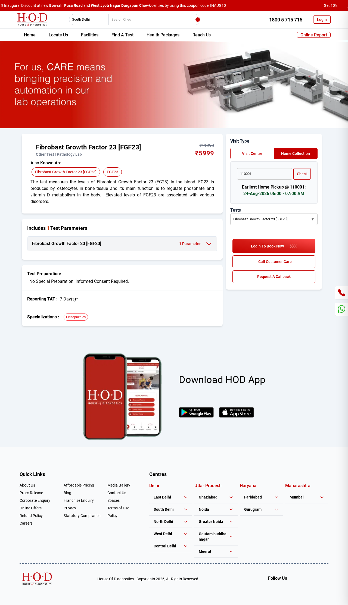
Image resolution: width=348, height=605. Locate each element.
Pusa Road (73, 5)
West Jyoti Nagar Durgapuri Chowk (121, 5)
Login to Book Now (267, 246)
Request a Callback (274, 276)
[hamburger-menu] (32, 150)
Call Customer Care (275, 261)
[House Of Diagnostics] (37, 578)
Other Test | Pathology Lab (59, 154)
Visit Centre (252, 153)
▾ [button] (313, 219)
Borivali (56, 5)
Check (302, 174)
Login (322, 19)
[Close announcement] (342, 5)
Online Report (313, 34)
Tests (235, 210)
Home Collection (295, 153)
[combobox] (87, 19)
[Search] (197, 19)
